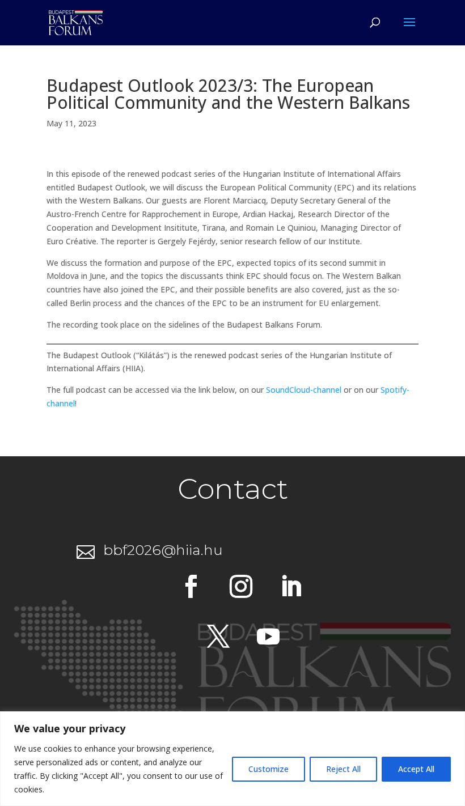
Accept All (416, 768)
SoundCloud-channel (303, 389)
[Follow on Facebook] (191, 586)
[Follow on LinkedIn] (291, 586)
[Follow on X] (218, 636)
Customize (268, 768)
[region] (232, 758)
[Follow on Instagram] (241, 586)
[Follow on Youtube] (268, 636)
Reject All (343, 768)
